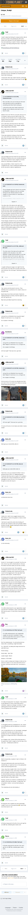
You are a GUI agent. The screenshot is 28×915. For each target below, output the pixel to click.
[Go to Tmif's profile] (2, 33)
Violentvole (6, 98)
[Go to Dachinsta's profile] (2, 332)
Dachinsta (21, 417)
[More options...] (25, 33)
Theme (15, 907)
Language (7, 907)
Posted (11, 34)
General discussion (16, 16)
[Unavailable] (10, 47)
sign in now (10, 878)
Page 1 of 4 (14, 26)
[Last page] (26, 26)
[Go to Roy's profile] (2, 625)
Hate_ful (21, 464)
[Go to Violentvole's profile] (2, 67)
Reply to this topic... (9, 884)
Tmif (3, 14)
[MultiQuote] (2, 53)
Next (22, 26)
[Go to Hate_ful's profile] (2, 440)
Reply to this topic (14, 21)
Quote (6, 53)
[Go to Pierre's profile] (2, 799)
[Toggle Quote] (3, 96)
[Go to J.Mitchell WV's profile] (2, 91)
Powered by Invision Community (14, 910)
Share (7, 892)
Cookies (21, 907)
